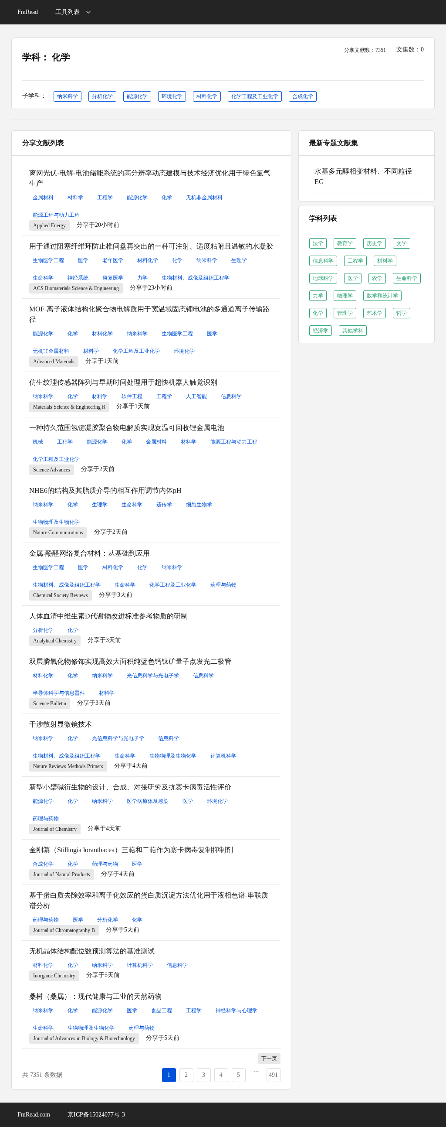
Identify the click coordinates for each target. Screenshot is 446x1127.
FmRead (27, 12)
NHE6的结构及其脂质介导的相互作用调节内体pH (105, 490)
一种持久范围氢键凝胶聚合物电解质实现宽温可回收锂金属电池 (126, 427)
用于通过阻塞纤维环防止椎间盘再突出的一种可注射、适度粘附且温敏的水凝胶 (151, 246)
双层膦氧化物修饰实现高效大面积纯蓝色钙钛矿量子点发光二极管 (130, 661)
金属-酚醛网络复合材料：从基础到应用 (89, 553)
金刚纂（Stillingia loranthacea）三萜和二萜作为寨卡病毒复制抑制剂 (131, 850)
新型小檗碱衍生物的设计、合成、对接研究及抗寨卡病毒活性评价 (130, 787)
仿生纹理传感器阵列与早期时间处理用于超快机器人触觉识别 (123, 382)
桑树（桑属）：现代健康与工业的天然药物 (95, 996)
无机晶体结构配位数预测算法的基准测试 (92, 951)
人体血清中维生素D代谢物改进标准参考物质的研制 (108, 616)
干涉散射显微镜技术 (60, 724)
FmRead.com (33, 1114)
